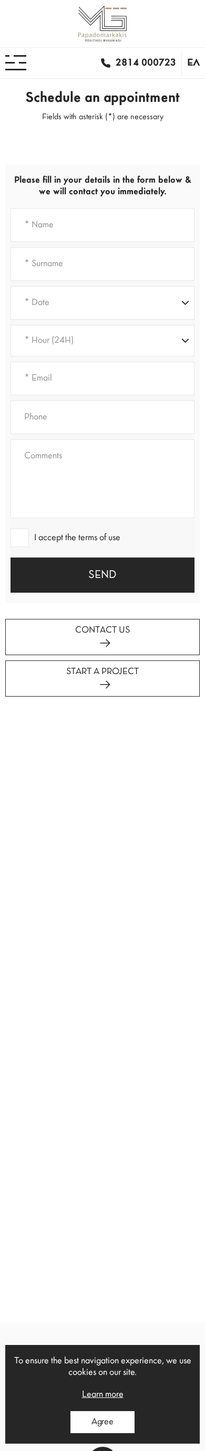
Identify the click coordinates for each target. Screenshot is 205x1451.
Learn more (103, 1395)
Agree (102, 1422)
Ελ (193, 63)
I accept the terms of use (77, 538)
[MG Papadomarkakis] (102, 23)
